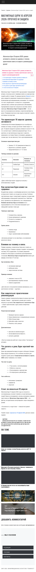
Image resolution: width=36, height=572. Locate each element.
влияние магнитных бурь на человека (12, 420)
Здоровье (4, 419)
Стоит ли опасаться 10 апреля (10, 87)
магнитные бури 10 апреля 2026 (12, 424)
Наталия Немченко (22, 23)
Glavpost (28, 96)
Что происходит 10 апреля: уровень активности (15, 77)
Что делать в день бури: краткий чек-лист (13, 85)
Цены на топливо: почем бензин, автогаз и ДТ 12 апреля (16, 449)
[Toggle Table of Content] (31, 75)
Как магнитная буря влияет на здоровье (13, 79)
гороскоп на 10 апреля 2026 (17, 413)
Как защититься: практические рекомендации (15, 83)
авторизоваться (30, 525)
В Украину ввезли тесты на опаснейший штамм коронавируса (15, 486)
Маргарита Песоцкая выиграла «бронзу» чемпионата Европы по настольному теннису (17, 468)
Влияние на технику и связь (10, 81)
